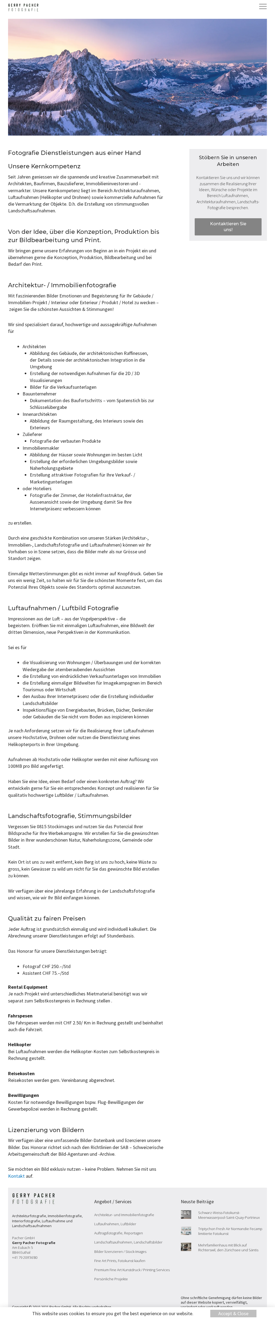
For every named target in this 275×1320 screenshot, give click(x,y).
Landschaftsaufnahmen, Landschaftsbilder (128, 1242)
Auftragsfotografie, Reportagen (118, 1233)
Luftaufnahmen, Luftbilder (115, 1223)
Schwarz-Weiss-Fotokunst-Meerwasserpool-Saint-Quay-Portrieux (229, 1215)
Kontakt (16, 1176)
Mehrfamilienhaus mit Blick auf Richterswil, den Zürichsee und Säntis (228, 1247)
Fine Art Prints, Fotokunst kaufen (119, 1260)
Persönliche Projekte (111, 1279)
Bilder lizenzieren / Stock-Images (120, 1251)
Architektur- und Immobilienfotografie (124, 1214)
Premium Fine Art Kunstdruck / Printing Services (132, 1269)
